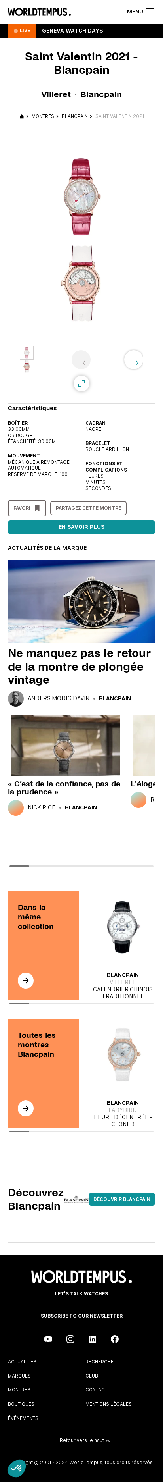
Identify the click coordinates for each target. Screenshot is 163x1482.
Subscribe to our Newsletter (82, 1316)
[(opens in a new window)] (48, 1339)
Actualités (22, 1361)
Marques (19, 1376)
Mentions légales (108, 1404)
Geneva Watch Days (72, 31)
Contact (96, 1390)
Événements (23, 1418)
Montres (43, 116)
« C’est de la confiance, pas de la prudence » (64, 788)
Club (91, 1376)
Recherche (99, 1361)
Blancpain (75, 116)
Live (25, 30)
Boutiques (21, 1404)
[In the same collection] (26, 981)
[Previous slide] (81, 359)
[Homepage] (39, 12)
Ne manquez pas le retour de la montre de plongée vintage (79, 666)
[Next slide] (133, 359)
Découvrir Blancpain (121, 1199)
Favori (21, 508)
